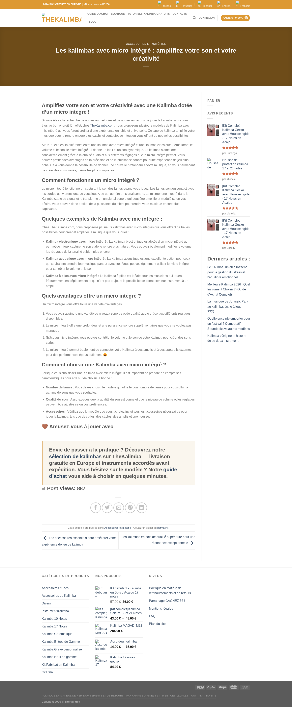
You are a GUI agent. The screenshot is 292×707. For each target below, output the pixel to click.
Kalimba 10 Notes (54, 618)
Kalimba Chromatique (57, 634)
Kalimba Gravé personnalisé (62, 649)
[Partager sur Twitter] (107, 507)
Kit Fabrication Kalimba (58, 664)
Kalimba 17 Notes (54, 626)
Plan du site (157, 623)
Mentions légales (161, 608)
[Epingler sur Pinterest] (130, 507)
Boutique (118, 13)
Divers (46, 603)
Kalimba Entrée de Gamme (61, 641)
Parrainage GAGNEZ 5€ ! (167, 600)
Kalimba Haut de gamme (59, 657)
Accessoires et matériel (146, 43)
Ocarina (47, 672)
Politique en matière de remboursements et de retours (170, 590)
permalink (162, 527)
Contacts (180, 13)
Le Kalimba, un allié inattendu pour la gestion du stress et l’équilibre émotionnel (228, 272)
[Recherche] (194, 18)
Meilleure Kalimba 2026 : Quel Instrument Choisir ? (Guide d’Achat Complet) (228, 289)
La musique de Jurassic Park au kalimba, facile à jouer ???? (227, 306)
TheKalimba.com (102, 125)
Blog (92, 21)
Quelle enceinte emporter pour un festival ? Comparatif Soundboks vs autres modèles (228, 323)
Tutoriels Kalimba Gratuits (149, 13)
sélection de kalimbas (75, 456)
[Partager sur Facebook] (95, 507)
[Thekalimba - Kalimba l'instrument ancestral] (61, 18)
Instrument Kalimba (55, 611)
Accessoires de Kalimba (59, 595)
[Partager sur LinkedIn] (141, 507)
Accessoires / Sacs (55, 588)
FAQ (152, 616)
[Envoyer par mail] (118, 507)
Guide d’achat (97, 13)
